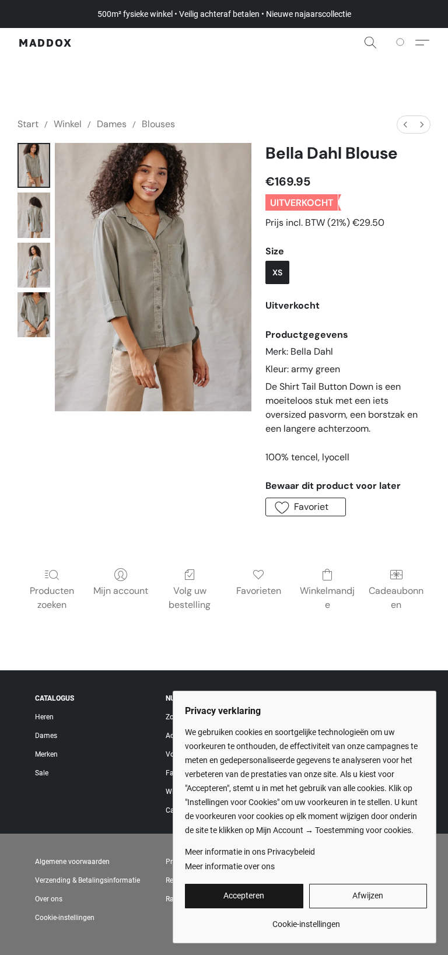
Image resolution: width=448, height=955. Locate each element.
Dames (112, 124)
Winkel (68, 124)
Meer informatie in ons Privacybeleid (250, 851)
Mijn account (120, 591)
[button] (45, 42)
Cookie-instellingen (64, 918)
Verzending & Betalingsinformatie (87, 880)
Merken (46, 754)
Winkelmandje (327, 598)
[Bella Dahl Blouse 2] (34, 265)
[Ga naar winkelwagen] (402, 42)
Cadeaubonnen (396, 598)
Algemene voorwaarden (72, 862)
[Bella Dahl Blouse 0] (34, 165)
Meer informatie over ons (230, 866)
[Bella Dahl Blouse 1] (34, 215)
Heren (44, 717)
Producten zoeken (52, 598)
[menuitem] (405, 124)
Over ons (48, 899)
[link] (306, 919)
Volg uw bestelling (190, 598)
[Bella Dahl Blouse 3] (34, 314)
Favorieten (258, 591)
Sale (41, 773)
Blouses (158, 124)
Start (28, 124)
